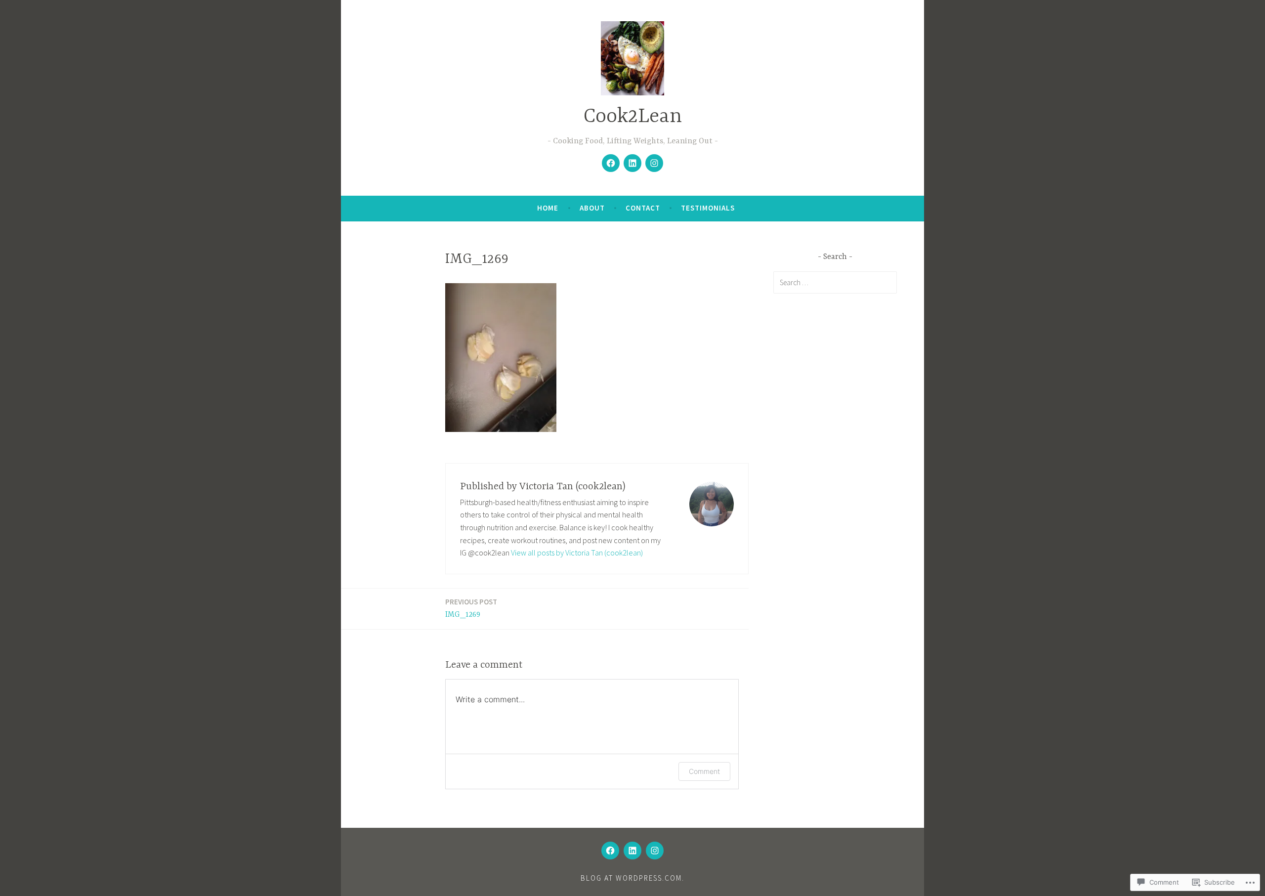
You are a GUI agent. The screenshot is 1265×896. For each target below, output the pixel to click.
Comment (704, 771)
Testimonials (708, 208)
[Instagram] (654, 163)
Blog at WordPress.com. (632, 878)
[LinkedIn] (632, 163)
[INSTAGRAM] (655, 850)
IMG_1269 (471, 608)
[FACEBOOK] (610, 850)
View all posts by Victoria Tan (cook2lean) (577, 552)
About (592, 208)
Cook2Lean (633, 116)
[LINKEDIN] (632, 850)
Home (547, 208)
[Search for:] (835, 282)
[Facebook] (611, 163)
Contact (643, 208)
